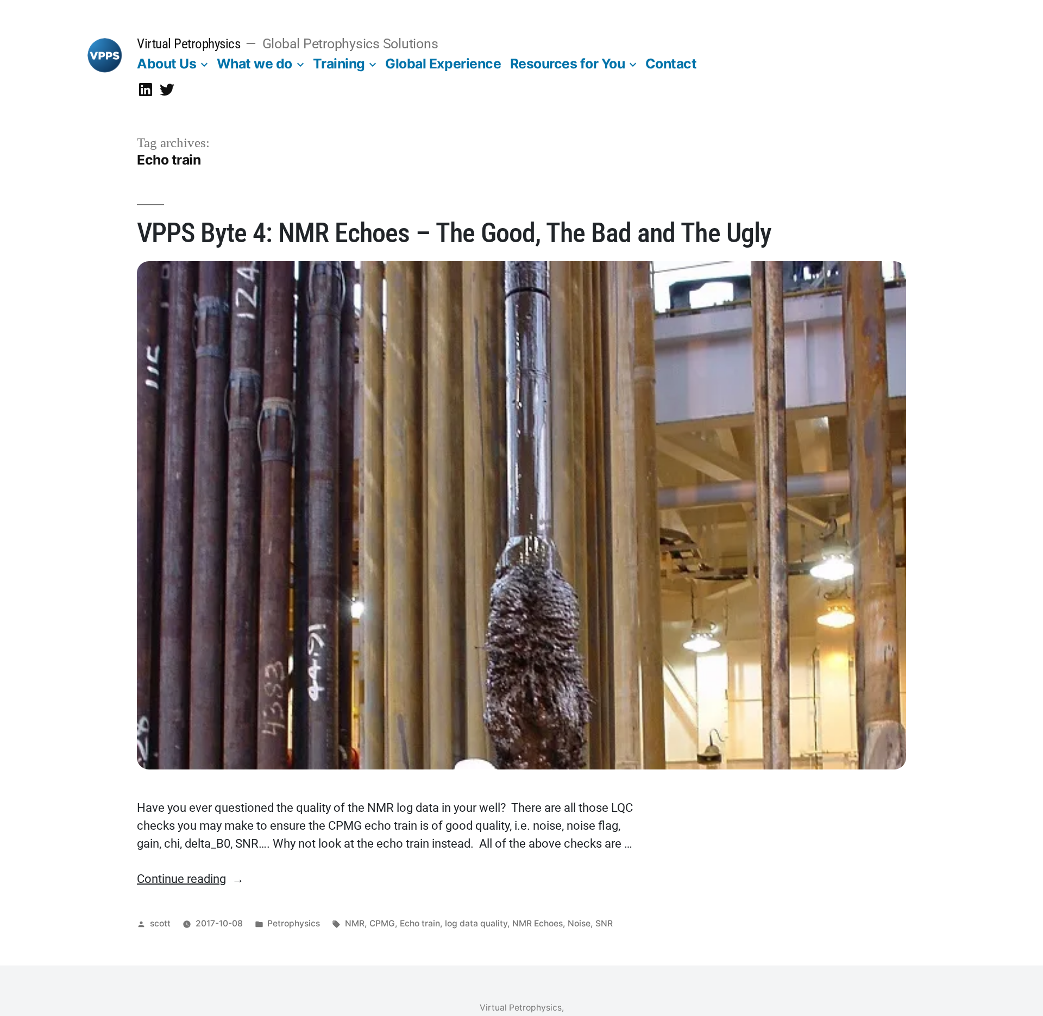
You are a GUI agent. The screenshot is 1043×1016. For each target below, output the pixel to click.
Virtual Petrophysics (188, 44)
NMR (355, 923)
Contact (671, 63)
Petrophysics (293, 923)
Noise (579, 923)
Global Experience (443, 63)
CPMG (382, 923)
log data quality (476, 923)
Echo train (420, 923)
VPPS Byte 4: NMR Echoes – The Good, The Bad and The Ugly (454, 233)
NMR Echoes (537, 923)
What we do (254, 63)
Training (339, 63)
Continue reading (190, 879)
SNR (604, 923)
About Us (166, 63)
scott (160, 923)
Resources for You (567, 63)
